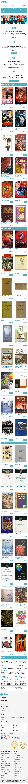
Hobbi (2, 759)
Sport (15, 765)
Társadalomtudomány (18, 771)
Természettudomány (5, 773)
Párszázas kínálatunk (14, 81)
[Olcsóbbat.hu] (16, 737)
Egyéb (2, 777)
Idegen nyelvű (17, 759)
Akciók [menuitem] (8, 11)
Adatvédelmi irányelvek (5, 719)
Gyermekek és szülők (5, 757)
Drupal (2, 735)
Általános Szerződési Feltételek (17, 717)
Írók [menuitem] (3, 11)
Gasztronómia (17, 755)
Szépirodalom (3, 761)
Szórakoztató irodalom (5, 769)
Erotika (15, 753)
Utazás (2, 775)
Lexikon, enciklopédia (5, 763)
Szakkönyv (3, 767)
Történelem (16, 773)
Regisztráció (14, 52)
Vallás (15, 775)
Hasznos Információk (5, 717)
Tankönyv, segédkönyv (5, 771)
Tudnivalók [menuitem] (11, 9)
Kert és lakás (17, 761)
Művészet (16, 763)
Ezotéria (2, 755)
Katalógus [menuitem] (19, 9)
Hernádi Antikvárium (5, 733)
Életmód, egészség (5, 753)
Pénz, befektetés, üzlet (5, 765)
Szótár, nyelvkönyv (18, 769)
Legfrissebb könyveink (7, 84)
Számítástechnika (18, 767)
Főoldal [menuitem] (4, 9)
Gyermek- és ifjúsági (18, 757)
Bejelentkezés (23, 1)
